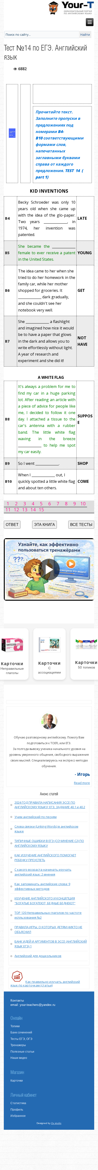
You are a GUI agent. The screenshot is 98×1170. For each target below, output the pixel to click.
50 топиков (86, 667)
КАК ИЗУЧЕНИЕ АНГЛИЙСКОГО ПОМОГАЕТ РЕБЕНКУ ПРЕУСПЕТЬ (45, 857)
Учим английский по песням (36, 817)
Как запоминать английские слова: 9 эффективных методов (42, 886)
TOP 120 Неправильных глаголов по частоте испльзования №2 (48, 915)
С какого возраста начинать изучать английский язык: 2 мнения (43, 871)
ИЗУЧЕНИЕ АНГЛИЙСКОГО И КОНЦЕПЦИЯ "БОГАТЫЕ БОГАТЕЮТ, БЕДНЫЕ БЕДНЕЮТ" (45, 900)
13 (24, 510)
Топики (15, 1026)
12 (16, 510)
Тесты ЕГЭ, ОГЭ (21, 1039)
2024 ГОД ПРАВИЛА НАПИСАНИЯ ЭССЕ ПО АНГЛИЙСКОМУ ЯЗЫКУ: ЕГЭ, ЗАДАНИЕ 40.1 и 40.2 (50, 804)
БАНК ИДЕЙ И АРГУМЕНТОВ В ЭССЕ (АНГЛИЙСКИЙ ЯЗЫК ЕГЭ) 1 (51, 943)
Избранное (18, 1116)
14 (33, 510)
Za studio (56, 1123)
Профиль (16, 1109)
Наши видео (18, 1058)
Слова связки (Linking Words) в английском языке (46, 828)
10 (83, 504)
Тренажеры (18, 1045)
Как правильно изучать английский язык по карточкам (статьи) (45, 983)
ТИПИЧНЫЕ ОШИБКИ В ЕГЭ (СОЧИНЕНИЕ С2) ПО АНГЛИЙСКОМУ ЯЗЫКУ (49, 843)
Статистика (18, 1103)
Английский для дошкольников (38, 956)
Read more (82, 783)
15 (41, 510)
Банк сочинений (21, 1032)
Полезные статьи (22, 1051)
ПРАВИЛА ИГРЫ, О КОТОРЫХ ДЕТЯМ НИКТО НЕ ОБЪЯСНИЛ (48, 929)
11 (8, 510)
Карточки (16, 1080)
